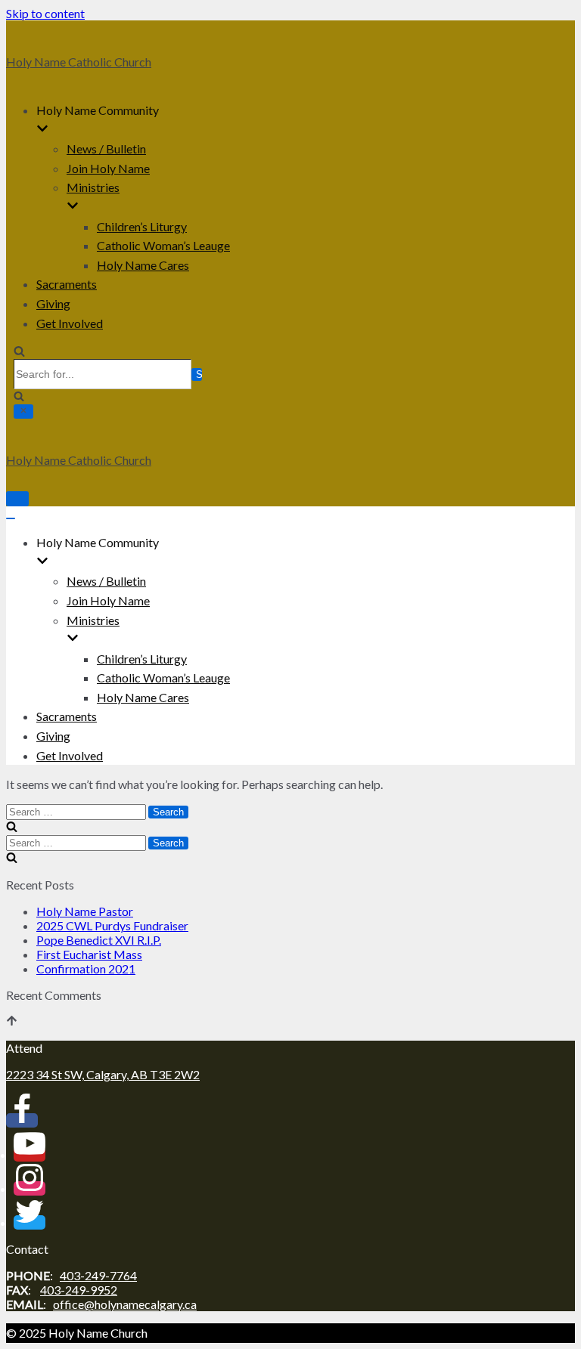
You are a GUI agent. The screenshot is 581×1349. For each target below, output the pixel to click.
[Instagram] (29, 1188)
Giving (53, 303)
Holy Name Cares (143, 265)
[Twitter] (29, 1222)
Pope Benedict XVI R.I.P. (98, 940)
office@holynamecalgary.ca (125, 1304)
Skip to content (45, 13)
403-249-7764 (98, 1275)
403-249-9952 (78, 1289)
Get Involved (69, 323)
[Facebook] (22, 1120)
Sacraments (66, 284)
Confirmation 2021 (85, 968)
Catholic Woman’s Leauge (163, 245)
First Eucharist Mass (89, 954)
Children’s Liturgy (142, 226)
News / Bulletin (106, 148)
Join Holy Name (108, 168)
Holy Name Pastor (84, 911)
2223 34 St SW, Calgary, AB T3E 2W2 (103, 1074)
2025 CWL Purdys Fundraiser (112, 925)
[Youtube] (29, 1154)
